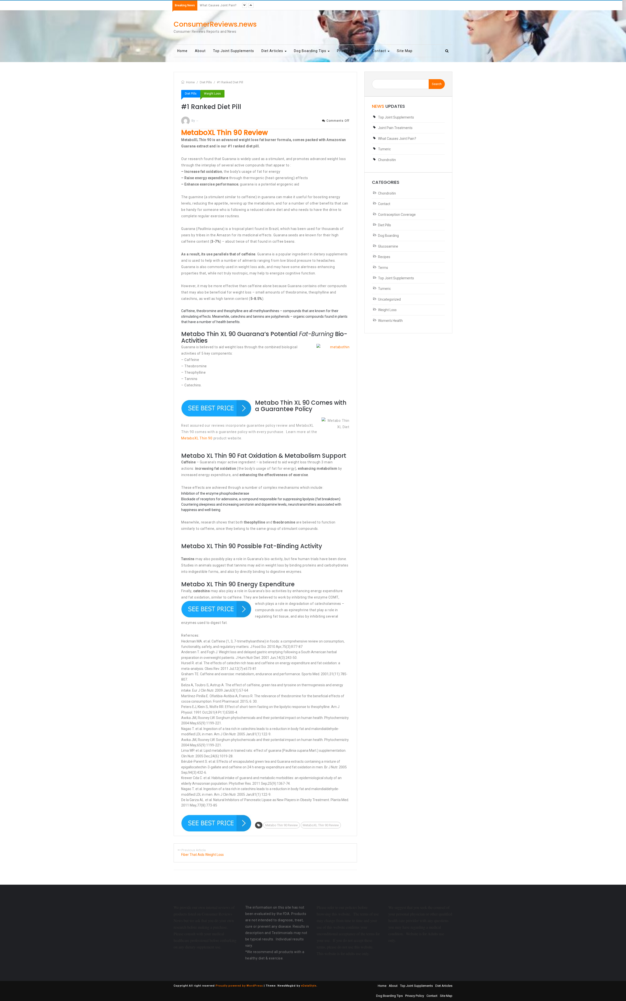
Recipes (384, 257)
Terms (383, 268)
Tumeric (206, 5)
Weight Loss (212, 93)
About (200, 51)
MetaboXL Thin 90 (196, 438)
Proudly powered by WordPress (239, 985)
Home (182, 51)
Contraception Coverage (397, 215)
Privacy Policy (349, 51)
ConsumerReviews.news (215, 24)
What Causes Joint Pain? (397, 139)
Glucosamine (388, 246)
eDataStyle (308, 985)
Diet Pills (191, 93)
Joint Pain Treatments (395, 128)
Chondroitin (387, 160)
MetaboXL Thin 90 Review (321, 825)
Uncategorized (389, 299)
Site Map (405, 51)
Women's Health (390, 321)
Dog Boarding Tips (310, 51)
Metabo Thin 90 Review (281, 825)
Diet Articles (272, 51)
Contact (379, 51)
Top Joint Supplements (233, 51)
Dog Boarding (388, 236)
